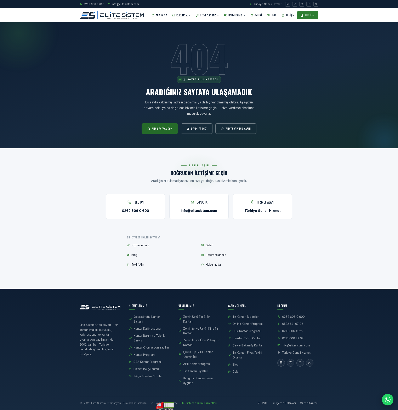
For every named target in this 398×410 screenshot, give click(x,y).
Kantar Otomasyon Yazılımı (151, 347)
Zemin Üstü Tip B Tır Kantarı (196, 319)
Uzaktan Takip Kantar (247, 338)
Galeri (209, 245)
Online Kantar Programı (248, 323)
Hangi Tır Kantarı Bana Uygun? (198, 381)
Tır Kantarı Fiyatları (195, 371)
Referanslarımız (216, 255)
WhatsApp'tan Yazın (238, 128)
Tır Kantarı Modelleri (246, 316)
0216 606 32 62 (292, 338)
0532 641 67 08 (292, 323)
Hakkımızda (213, 264)
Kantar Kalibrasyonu (147, 328)
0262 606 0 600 (94, 4)
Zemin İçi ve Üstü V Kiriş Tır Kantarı (201, 343)
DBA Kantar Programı (147, 361)
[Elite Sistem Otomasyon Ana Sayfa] (112, 15)
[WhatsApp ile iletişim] (387, 399)
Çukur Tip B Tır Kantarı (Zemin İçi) (198, 354)
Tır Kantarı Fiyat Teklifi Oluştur (247, 355)
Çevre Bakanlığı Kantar (248, 345)
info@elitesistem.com (125, 4)
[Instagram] (294, 4)
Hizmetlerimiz (140, 245)
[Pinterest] (315, 4)
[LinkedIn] (287, 4)
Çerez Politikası (286, 403)
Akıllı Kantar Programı (197, 364)
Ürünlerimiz (199, 128)
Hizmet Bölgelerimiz (146, 369)
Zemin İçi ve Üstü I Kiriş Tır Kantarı (200, 331)
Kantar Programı (144, 354)
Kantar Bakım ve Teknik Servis (149, 338)
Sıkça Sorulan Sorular (148, 376)
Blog (134, 255)
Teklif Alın (137, 264)
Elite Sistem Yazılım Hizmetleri (198, 403)
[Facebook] (301, 4)
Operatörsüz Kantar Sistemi (147, 319)
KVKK (265, 403)
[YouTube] (308, 4)
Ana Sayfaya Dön (162, 128)
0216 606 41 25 (292, 331)
